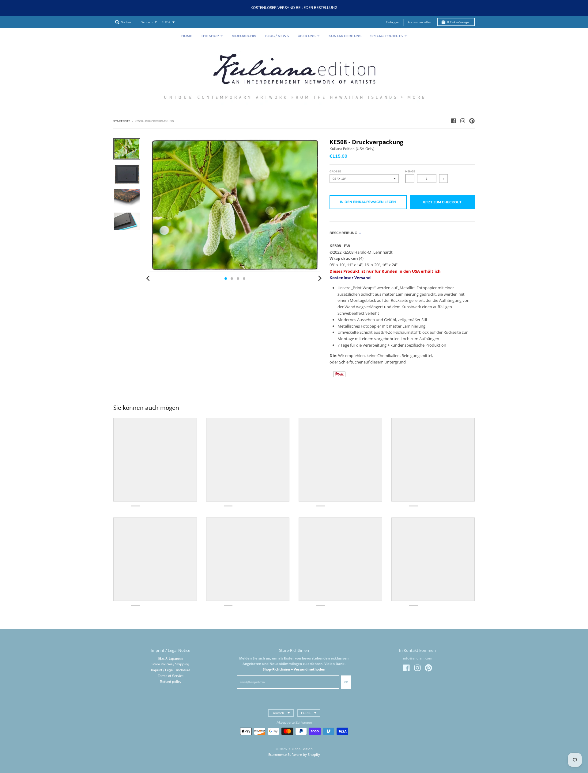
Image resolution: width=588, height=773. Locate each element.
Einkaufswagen (458, 22)
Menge (410, 171)
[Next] (319, 278)
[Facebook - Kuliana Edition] (453, 121)
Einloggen (393, 22)
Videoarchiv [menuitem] (244, 36)
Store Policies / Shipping (170, 664)
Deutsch (147, 22)
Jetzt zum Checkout (442, 202)
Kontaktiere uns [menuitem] (345, 36)
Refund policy (170, 681)
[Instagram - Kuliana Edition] (463, 121)
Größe (335, 171)
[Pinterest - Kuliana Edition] (472, 121)
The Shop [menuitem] (210, 36)
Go (346, 682)
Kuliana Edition (300, 749)
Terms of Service (170, 676)
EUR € (166, 22)
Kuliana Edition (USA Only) (352, 148)
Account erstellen (419, 22)
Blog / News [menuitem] (277, 36)
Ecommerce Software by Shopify (294, 754)
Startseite (121, 121)
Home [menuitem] (186, 36)
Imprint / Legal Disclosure (170, 670)
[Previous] (149, 278)
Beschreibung (343, 233)
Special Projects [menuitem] (386, 36)
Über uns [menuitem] (306, 36)
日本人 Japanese (170, 658)
